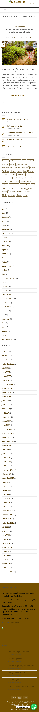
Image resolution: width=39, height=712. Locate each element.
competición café (7, 167)
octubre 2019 (6, 474)
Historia (13, 171)
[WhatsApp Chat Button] (34, 707)
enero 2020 (6, 466)
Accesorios (5, 161)
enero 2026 (6, 360)
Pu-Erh (4, 262)
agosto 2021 (6, 458)
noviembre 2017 (8, 547)
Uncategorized (19, 26)
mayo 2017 (6, 551)
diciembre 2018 (7, 511)
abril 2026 (5, 352)
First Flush (5, 171)
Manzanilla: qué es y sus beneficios (20, 133)
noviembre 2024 (8, 388)
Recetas (4, 181)
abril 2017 (5, 555)
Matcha (13, 174)
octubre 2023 (6, 437)
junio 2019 (5, 486)
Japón (4, 250)
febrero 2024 (6, 421)
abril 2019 (5, 494)
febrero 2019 (6, 503)
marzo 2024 (6, 417)
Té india (4, 191)
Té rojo (4, 195)
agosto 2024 (6, 396)
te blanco (5, 185)
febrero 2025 (6, 376)
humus (19, 171)
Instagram (15, 622)
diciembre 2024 (7, 384)
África (25, 195)
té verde (19, 195)
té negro (19, 191)
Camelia (12, 164)
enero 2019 (6, 507)
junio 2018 (5, 531)
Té (16, 188)
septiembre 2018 (8, 523)
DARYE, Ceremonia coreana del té (21, 686)
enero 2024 (6, 425)
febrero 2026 (6, 356)
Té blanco (5, 286)
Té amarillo (22, 188)
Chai (26, 164)
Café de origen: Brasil (15, 146)
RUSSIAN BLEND (26, 181)
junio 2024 (5, 405)
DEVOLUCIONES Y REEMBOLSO (19, 703)
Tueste (4, 335)
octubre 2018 (6, 519)
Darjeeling (17, 167)
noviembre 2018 (8, 515)
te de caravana (14, 185)
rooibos (11, 181)
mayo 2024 (6, 409)
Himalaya (5, 246)
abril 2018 (5, 539)
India (24, 171)
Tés (3, 315)
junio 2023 (5, 454)
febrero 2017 (6, 564)
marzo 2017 (6, 560)
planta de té (21, 174)
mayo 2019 (6, 490)
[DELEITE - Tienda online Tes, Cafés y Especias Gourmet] (17, 3)
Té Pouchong (7, 307)
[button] (3, 3)
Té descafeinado (8, 299)
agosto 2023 (6, 445)
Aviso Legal (7, 701)
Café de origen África (15, 126)
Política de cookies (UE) (19, 704)
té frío (30, 188)
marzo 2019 (6, 498)
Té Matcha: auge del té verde (17, 119)
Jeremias (31, 171)
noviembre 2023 (8, 433)
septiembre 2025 (8, 364)
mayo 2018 (6, 535)
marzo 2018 (6, 543)
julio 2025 (5, 368)
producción (17, 178)
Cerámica (20, 164)
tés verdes (11, 195)
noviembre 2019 (8, 470)
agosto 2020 (6, 462)
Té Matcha (12, 191)
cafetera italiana (15, 161)
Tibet (33, 185)
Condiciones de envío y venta (24, 701)
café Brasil (30, 161)
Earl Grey (25, 167)
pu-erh (24, 178)
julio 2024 (5, 401)
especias (32, 167)
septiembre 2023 (8, 441)
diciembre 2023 (7, 429)
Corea (4, 225)
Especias (5, 237)
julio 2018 (5, 527)
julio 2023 (5, 449)
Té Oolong (27, 191)
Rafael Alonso (28, 37)
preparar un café (7, 178)
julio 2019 (5, 482)
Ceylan (4, 221)
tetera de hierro (25, 185)
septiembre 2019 (8, 478)
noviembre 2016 (8, 572)
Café (23, 161)
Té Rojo (4, 311)
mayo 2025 (6, 372)
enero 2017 (6, 568)
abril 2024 (5, 413)
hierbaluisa (6, 242)
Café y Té (5, 164)
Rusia (17, 181)
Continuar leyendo (19, 95)
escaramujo (6, 233)
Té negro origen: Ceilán (15, 139)
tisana (4, 188)
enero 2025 (6, 380)
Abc (3, 209)
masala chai (5, 174)
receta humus (7, 266)
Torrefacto (11, 188)
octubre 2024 (6, 392)
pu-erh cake (31, 178)
